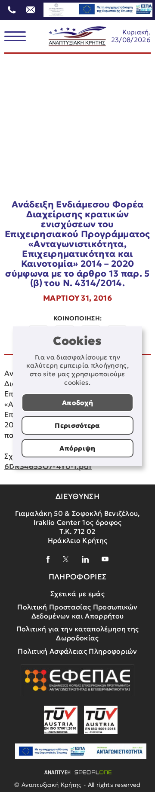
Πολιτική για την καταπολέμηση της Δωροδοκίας (77, 633)
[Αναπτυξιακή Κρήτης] (77, 36)
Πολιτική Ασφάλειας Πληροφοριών (77, 651)
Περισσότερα (77, 425)
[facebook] (48, 559)
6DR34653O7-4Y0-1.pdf (48, 466)
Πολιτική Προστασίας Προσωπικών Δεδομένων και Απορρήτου (77, 611)
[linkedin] (85, 559)
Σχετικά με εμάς (77, 593)
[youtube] (105, 559)
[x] (66, 559)
